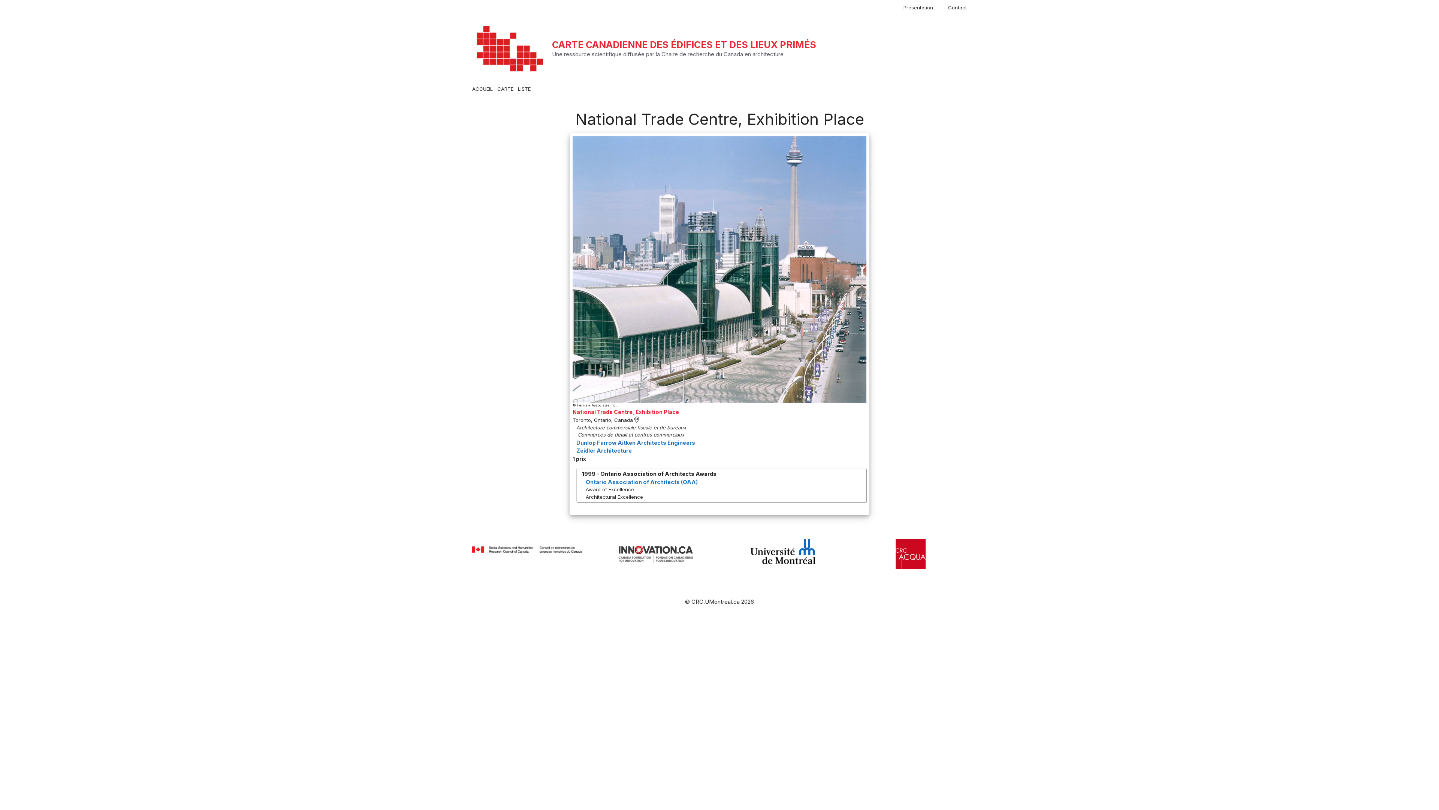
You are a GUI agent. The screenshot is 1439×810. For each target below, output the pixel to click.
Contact (957, 7)
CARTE (505, 89)
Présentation (918, 7)
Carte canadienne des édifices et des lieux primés (684, 44)
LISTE (524, 89)
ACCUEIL (482, 89)
